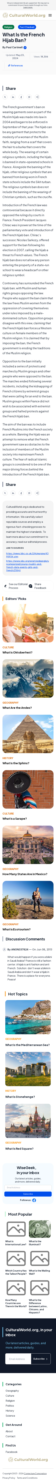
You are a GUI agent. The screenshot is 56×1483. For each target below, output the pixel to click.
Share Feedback (40, 585)
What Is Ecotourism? (16, 929)
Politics (10, 1405)
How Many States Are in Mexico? (24, 874)
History (7, 758)
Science (10, 1415)
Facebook (11, 1451)
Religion (10, 1400)
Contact (10, 1436)
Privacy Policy (8, 1478)
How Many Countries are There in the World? (16, 1303)
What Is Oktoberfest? (17, 652)
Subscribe (28, 1194)
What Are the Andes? (17, 707)
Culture (8, 647)
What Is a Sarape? (14, 818)
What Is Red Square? (19, 1148)
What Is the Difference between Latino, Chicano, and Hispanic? (38, 1306)
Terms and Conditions (27, 1478)
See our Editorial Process (18, 585)
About (9, 1431)
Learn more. (28, 7)
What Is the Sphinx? (15, 763)
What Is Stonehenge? (20, 1096)
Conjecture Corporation (35, 1473)
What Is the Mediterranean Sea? (27, 1045)
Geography (10, 702)
